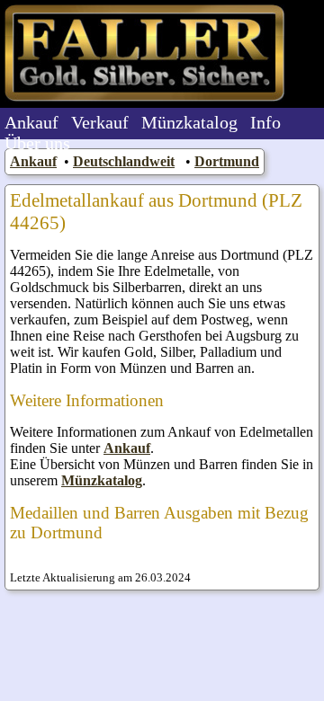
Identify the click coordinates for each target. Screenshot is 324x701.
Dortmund (226, 161)
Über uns (37, 143)
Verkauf (100, 122)
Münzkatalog (189, 122)
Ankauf (31, 122)
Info (265, 122)
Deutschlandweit (124, 161)
